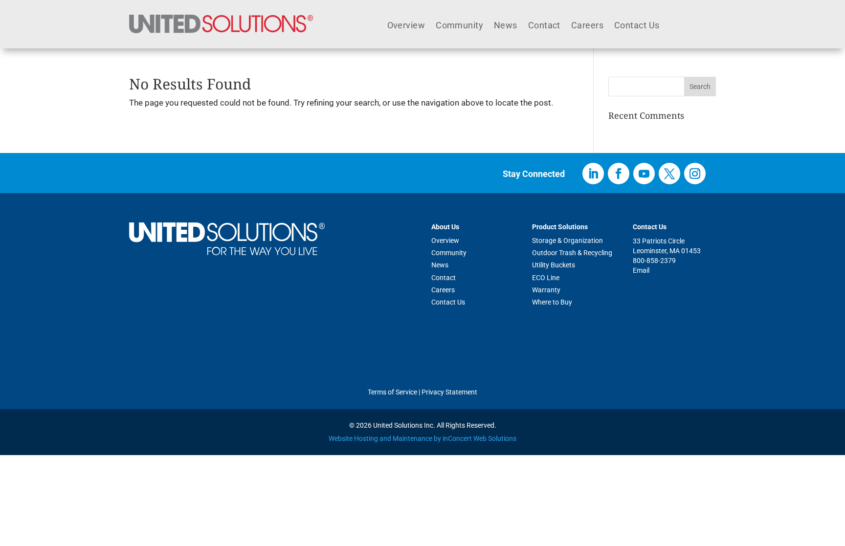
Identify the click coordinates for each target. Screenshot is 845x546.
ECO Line (545, 278)
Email (641, 270)
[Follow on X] (669, 173)
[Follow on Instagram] (695, 173)
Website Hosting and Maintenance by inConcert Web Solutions (422, 438)
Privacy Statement (449, 392)
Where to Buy (552, 302)
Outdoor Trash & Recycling (572, 253)
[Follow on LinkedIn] (593, 173)
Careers (587, 26)
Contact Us (636, 26)
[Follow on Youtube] (644, 173)
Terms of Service (392, 392)
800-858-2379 (654, 260)
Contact (544, 26)
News (505, 26)
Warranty (546, 290)
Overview (406, 26)
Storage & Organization (567, 240)
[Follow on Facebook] (618, 173)
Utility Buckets (553, 265)
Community (459, 26)
